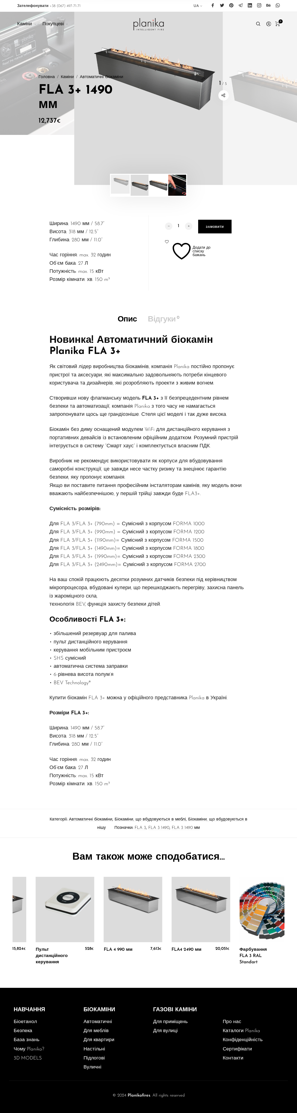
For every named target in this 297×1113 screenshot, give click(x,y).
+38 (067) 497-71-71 (49, 6)
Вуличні (92, 1067)
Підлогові (94, 1058)
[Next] (282, 98)
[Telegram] (241, 5)
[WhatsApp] (278, 5)
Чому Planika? (29, 1049)
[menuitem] (198, 7)
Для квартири (99, 1039)
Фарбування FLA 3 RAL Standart (250, 956)
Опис (127, 319)
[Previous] (15, 98)
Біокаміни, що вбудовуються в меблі (150, 819)
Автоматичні (98, 1021)
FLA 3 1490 (158, 828)
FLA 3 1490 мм (186, 828)
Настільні (94, 1049)
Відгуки (163, 319)
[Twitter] (222, 5)
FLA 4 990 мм (114, 950)
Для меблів (96, 1030)
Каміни (67, 77)
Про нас (232, 1021)
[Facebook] (213, 5)
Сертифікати (237, 1049)
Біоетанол (25, 1021)
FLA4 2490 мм (183, 950)
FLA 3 (140, 828)
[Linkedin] (250, 5)
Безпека (23, 1030)
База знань (26, 1039)
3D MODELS (28, 1058)
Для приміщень (170, 1021)
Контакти (233, 1058)
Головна (47, 77)
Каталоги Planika (241, 1030)
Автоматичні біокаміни (101, 77)
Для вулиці (165, 1030)
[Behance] (268, 5)
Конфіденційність (243, 1039)
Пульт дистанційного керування (48, 956)
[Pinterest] (231, 5)
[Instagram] (259, 5)
